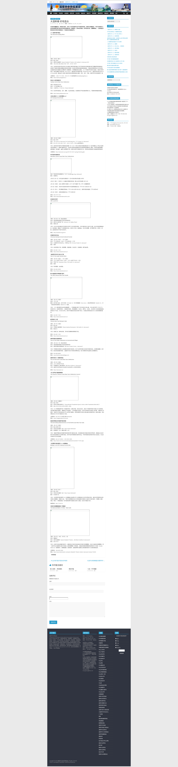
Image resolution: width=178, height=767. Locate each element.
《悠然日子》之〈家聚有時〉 (113, 54)
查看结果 (122, 653)
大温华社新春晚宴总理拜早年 (96, 560)
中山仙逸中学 (102, 658)
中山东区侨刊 (102, 654)
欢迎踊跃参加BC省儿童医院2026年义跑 (115, 61)
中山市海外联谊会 (103, 672)
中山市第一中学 (102, 674)
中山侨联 (101, 663)
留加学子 (89, 13)
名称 (50, 581)
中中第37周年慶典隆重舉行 (113, 59)
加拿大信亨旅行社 (103, 698)
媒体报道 (112, 13)
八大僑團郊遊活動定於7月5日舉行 (114, 41)
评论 (50, 601)
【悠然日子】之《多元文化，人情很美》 (116, 46)
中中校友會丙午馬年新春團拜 (113, 67)
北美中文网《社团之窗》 (104, 709)
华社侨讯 (61, 13)
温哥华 (80, 23)
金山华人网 (101, 752)
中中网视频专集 (102, 638)
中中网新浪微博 (102, 636)
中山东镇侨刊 (102, 656)
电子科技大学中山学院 (103, 740)
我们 (116, 13)
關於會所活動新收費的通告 (113, 65)
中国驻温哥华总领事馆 (103, 647)
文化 (73, 23)
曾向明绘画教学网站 (103, 718)
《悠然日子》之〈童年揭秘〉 (113, 48)
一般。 (118, 643)
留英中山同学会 (102, 749)
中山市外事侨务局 (103, 669)
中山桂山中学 (102, 676)
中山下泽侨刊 (102, 651)
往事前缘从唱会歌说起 (112, 56)
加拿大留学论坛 (102, 700)
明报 (100, 716)
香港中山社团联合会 (103, 754)
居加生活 (83, 13)
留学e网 (100, 745)
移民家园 (94, 13)
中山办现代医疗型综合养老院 (58, 560)
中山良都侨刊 (102, 687)
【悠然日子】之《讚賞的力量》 (114, 29)
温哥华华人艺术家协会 (103, 732)
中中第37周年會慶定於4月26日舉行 (115, 63)
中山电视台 (101, 678)
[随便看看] (127, 13)
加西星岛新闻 (102, 707)
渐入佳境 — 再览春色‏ (56, 569)
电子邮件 (51, 589)
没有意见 (118, 647)
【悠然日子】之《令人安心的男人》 (115, 33)
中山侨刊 (101, 660)
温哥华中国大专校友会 (103, 727)
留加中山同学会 (102, 743)
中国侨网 (101, 643)
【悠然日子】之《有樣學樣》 (71, 2)
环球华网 (101, 738)
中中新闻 (55, 13)
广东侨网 (101, 714)
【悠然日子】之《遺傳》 (112, 44)
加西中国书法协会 (103, 705)
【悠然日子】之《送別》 (112, 50)
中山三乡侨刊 (102, 649)
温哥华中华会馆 (102, 725)
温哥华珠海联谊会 (103, 734)
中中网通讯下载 (102, 640)
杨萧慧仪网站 (102, 723)
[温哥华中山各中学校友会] (89, 7)
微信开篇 (71, 569)
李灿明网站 (101, 720)
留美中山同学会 (102, 747)
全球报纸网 (101, 694)
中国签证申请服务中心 (103, 645)
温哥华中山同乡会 (103, 729)
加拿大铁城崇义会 (103, 703)
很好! (118, 638)
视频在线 (106, 13)
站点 (50, 596)
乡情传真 (66, 13)
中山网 (100, 683)
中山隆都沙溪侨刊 (103, 689)
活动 (78, 23)
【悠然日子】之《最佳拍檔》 (113, 52)
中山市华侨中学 (102, 667)
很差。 (118, 645)
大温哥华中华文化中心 (103, 712)
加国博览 (52, 18)
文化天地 (77, 13)
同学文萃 (72, 13)
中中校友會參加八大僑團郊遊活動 (114, 31)
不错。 (118, 641)
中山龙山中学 (102, 692)
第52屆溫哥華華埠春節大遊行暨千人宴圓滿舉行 (117, 69)
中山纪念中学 (102, 680)
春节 (75, 23)
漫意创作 (101, 736)
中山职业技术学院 (103, 685)
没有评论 (62, 23)
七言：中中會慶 (92, 569)
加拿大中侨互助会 (103, 696)
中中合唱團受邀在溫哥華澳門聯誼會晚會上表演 (117, 72)
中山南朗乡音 (102, 665)
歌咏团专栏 (100, 13)
